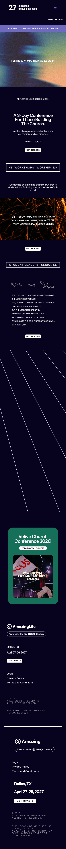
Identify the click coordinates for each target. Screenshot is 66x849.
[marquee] (33, 167)
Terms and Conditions (20, 682)
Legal (10, 673)
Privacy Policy (15, 678)
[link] (56, 19)
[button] (55, 7)
